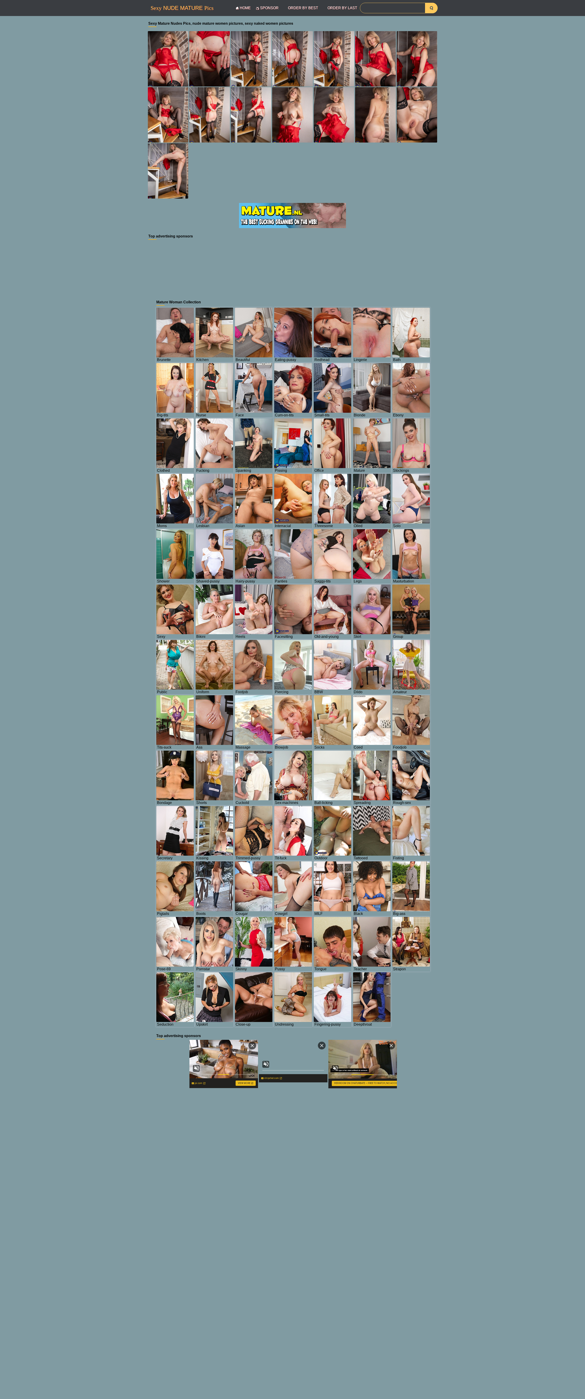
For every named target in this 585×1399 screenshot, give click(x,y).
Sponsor (269, 8)
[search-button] (431, 8)
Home (245, 8)
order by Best (303, 8)
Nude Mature (182, 8)
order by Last (342, 8)
